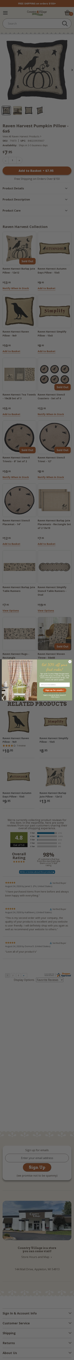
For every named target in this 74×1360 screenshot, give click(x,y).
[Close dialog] (69, 661)
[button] (54, 690)
